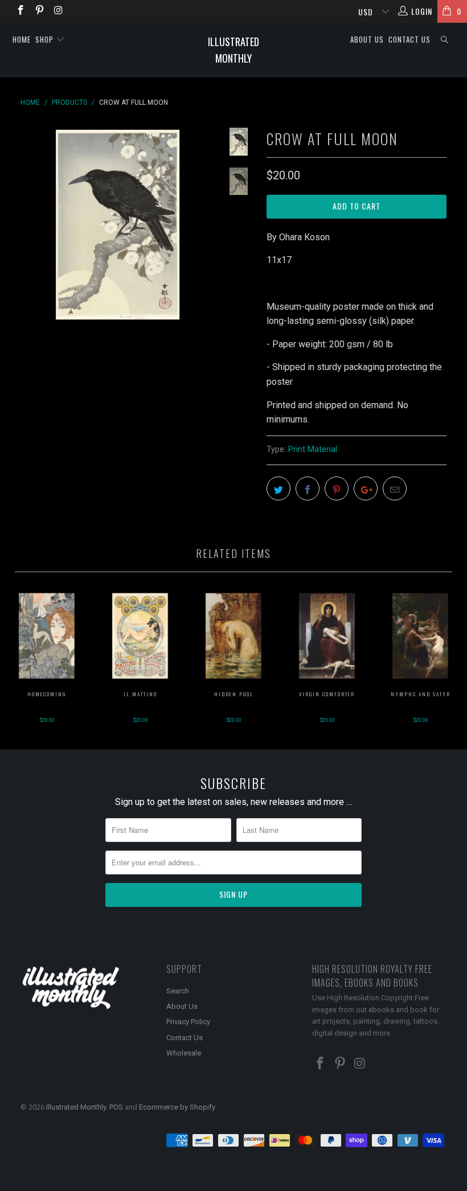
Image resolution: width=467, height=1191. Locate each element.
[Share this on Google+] (366, 488)
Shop (45, 39)
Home (22, 39)
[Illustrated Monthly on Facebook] (20, 11)
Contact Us (409, 39)
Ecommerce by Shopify (177, 1107)
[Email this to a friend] (395, 488)
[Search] (445, 39)
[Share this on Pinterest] (337, 488)
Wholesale (183, 1053)
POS (116, 1107)
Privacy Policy (188, 1021)
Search (177, 991)
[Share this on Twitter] (278, 488)
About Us (367, 39)
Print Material (312, 449)
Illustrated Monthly (233, 49)
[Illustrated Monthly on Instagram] (58, 11)
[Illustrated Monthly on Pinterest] (39, 11)
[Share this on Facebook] (307, 488)
